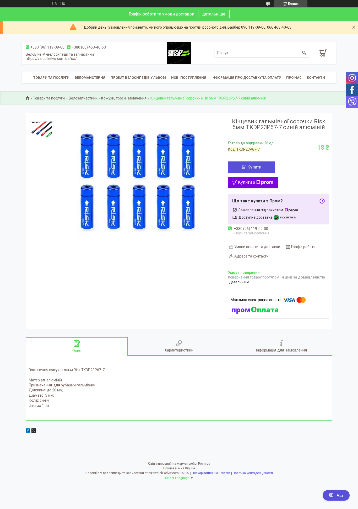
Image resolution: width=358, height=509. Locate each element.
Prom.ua (204, 463)
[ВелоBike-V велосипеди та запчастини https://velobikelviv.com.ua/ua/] (179, 52)
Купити (254, 167)
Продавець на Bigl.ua (179, 468)
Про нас (294, 78)
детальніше (213, 14)
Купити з (246, 182)
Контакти (316, 78)
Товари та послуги (51, 78)
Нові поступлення (188, 78)
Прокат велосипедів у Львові (138, 78)
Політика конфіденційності (253, 473)
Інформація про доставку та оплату (246, 78)
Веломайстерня (90, 78)
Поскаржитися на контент (211, 473)
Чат (340, 495)
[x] (33, 431)
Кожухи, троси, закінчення (124, 98)
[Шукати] (304, 53)
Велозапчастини (83, 98)
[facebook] (28, 431)
